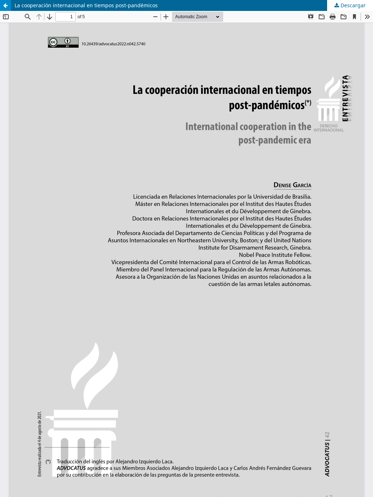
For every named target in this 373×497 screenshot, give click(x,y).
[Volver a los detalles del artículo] (5, 5)
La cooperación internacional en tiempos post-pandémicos (86, 5)
